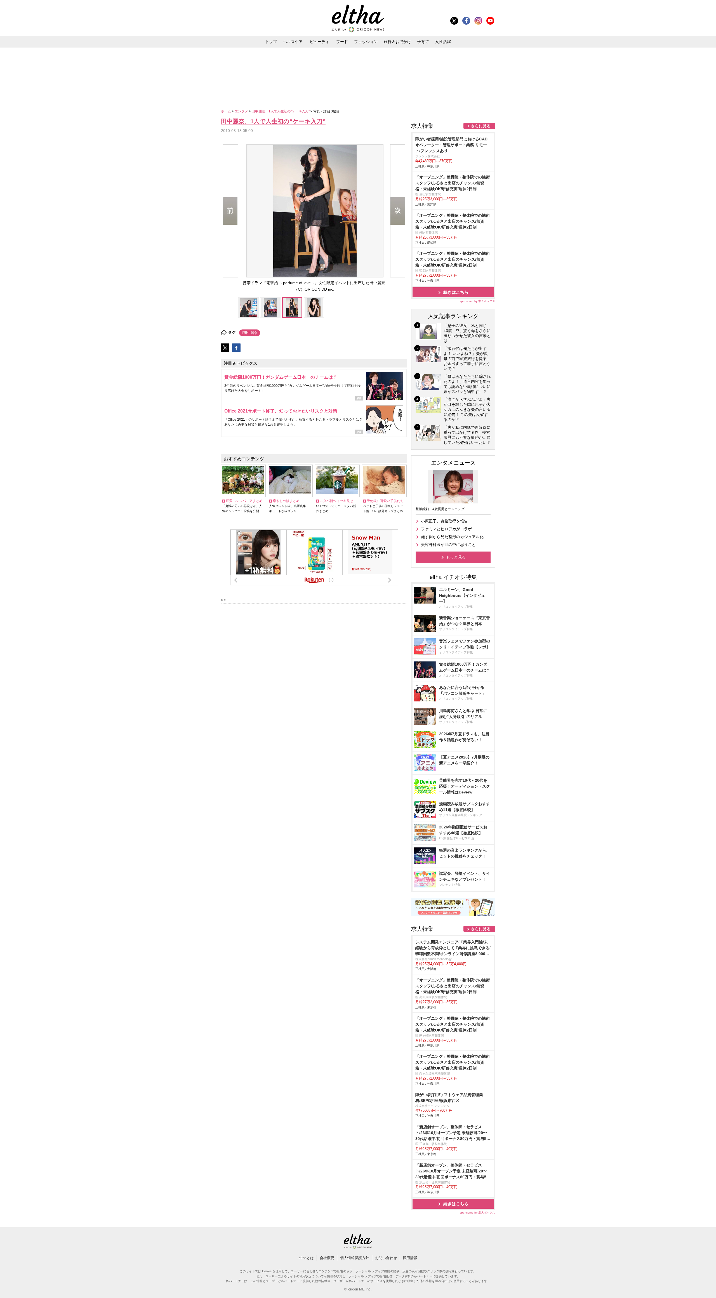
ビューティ (319, 41)
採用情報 (410, 1258)
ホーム (226, 111)
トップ (271, 41)
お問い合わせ (386, 1258)
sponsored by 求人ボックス (477, 301)
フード (342, 41)
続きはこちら (455, 292)
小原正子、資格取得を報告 (444, 521)
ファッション (366, 41)
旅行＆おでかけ (397, 41)
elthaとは (306, 1258)
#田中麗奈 (249, 333)
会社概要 (327, 1258)
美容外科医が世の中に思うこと (448, 544)
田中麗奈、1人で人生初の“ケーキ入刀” (281, 111)
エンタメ (242, 111)
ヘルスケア (293, 41)
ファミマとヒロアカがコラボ (446, 529)
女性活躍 (443, 41)
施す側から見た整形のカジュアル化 (452, 536)
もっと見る (456, 557)
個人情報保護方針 (354, 1258)
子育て (423, 41)
